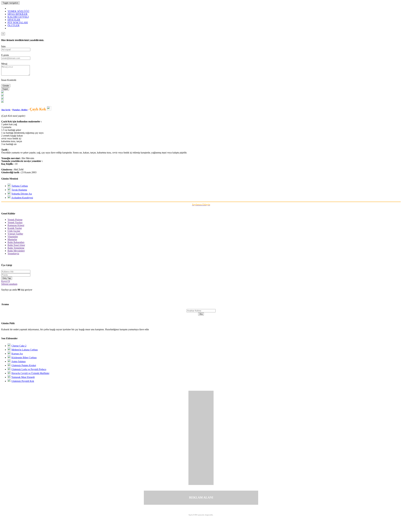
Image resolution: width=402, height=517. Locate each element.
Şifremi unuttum (9, 284)
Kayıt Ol (5, 281)
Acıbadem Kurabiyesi (22, 197)
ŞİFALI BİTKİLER (17, 14)
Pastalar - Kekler (20, 110)
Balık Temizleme (16, 248)
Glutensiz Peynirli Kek (22, 381)
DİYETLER (14, 19)
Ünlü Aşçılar (14, 231)
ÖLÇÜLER (13, 25)
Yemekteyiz (13, 253)
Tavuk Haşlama (19, 189)
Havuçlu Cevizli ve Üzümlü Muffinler (30, 373)
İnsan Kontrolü (8, 80)
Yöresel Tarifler (15, 233)
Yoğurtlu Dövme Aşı (21, 193)
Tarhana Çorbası (19, 186)
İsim (3, 46)
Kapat (5, 89)
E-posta (5, 55)
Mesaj (4, 63)
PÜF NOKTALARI (18, 22)
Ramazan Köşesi (16, 225)
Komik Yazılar (15, 228)
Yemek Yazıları (15, 222)
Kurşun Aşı (17, 353)
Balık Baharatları (16, 242)
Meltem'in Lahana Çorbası (24, 349)
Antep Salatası (18, 361)
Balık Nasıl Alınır (16, 245)
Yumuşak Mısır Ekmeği (23, 377)
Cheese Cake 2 (18, 345)
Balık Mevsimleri (16, 250)
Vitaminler (13, 236)
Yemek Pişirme (15, 219)
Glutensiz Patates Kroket (23, 365)
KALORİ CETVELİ (18, 17)
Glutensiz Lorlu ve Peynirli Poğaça (28, 369)
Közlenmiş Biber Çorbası (24, 357)
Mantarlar (12, 239)
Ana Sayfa (5, 110)
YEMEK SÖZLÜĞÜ (18, 11)
